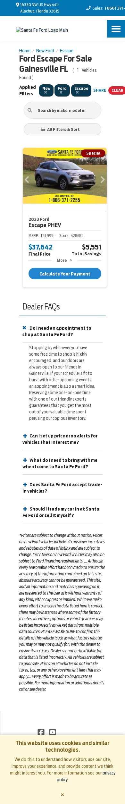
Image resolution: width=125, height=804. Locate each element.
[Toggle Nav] (116, 29)
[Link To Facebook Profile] (41, 732)
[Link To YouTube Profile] (52, 732)
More (62, 260)
